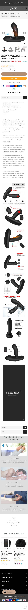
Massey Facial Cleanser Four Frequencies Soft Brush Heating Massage (20, 554)
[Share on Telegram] (17, 93)
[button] (5, 66)
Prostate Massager (9, 13)
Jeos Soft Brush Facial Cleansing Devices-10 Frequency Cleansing (6, 554)
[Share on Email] (19, 93)
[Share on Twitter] (10, 93)
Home (2, 13)
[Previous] (3, 33)
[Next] (24, 33)
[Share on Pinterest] (13, 93)
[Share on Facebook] (8, 93)
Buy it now (14, 78)
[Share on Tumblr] (15, 93)
